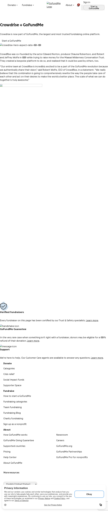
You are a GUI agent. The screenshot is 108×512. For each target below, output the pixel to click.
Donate (12, 5)
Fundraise (27, 5)
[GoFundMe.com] (54, 5)
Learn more (92, 320)
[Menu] (104, 5)
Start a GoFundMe (11, 41)
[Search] (4, 5)
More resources (11, 473)
